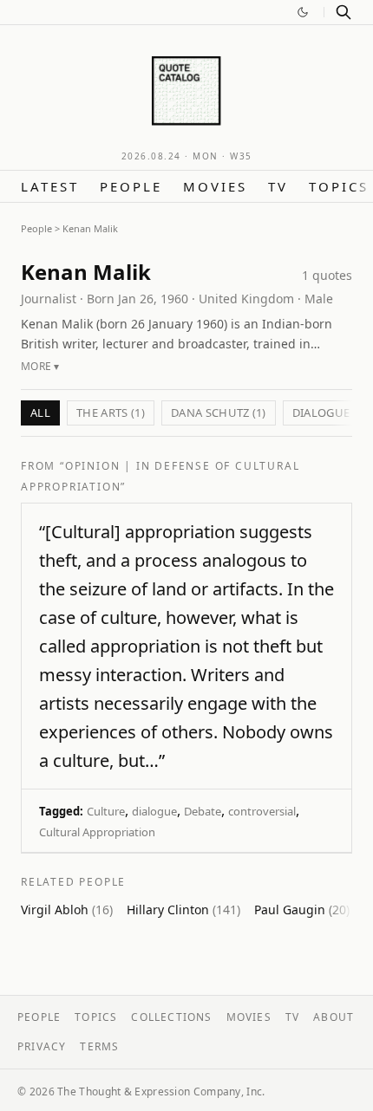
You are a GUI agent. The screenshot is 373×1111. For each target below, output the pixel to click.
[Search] (343, 12)
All (40, 412)
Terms (99, 1046)
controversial (262, 811)
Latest (50, 186)
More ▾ (40, 366)
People (131, 186)
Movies (215, 186)
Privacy (41, 1046)
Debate (202, 811)
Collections (171, 1017)
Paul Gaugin (302, 909)
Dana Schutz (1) (218, 412)
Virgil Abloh (67, 909)
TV (278, 186)
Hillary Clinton (183, 909)
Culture (106, 811)
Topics (339, 186)
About (333, 1017)
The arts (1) (110, 412)
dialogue (154, 811)
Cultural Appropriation (97, 832)
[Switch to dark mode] (302, 12)
